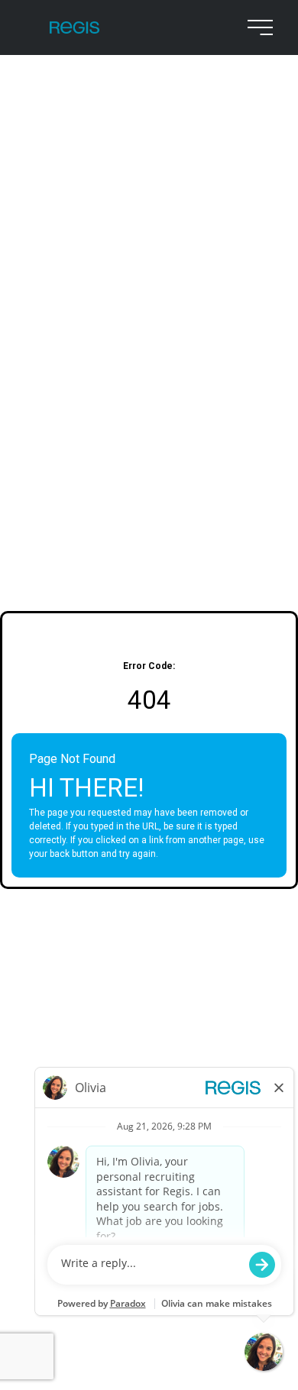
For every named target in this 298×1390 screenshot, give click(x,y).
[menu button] (257, 27)
